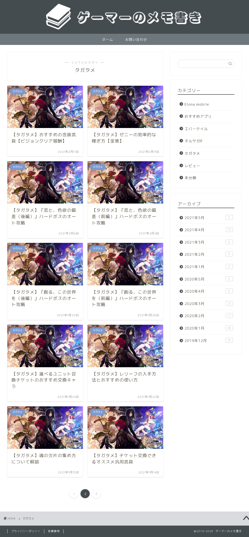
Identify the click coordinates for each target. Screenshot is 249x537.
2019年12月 (208, 340)
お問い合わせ (136, 39)
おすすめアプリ (198, 116)
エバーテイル (196, 128)
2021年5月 (207, 217)
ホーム (107, 39)
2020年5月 (207, 279)
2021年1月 (207, 266)
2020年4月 (207, 291)
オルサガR (194, 141)
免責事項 (54, 531)
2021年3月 (207, 242)
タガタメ (192, 153)
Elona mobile (197, 104)
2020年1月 (208, 328)
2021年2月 (207, 254)
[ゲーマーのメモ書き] (124, 29)
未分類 (190, 177)
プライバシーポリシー (25, 531)
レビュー (192, 165)
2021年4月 (208, 229)
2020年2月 (208, 315)
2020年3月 (208, 303)
